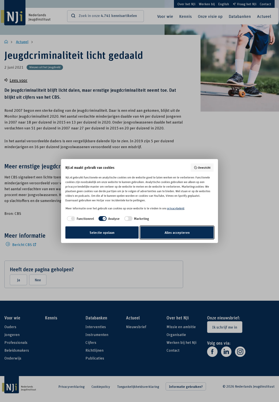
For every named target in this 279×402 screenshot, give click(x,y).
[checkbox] (79, 218)
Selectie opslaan (102, 232)
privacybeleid (175, 208)
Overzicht (204, 167)
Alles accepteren (177, 232)
